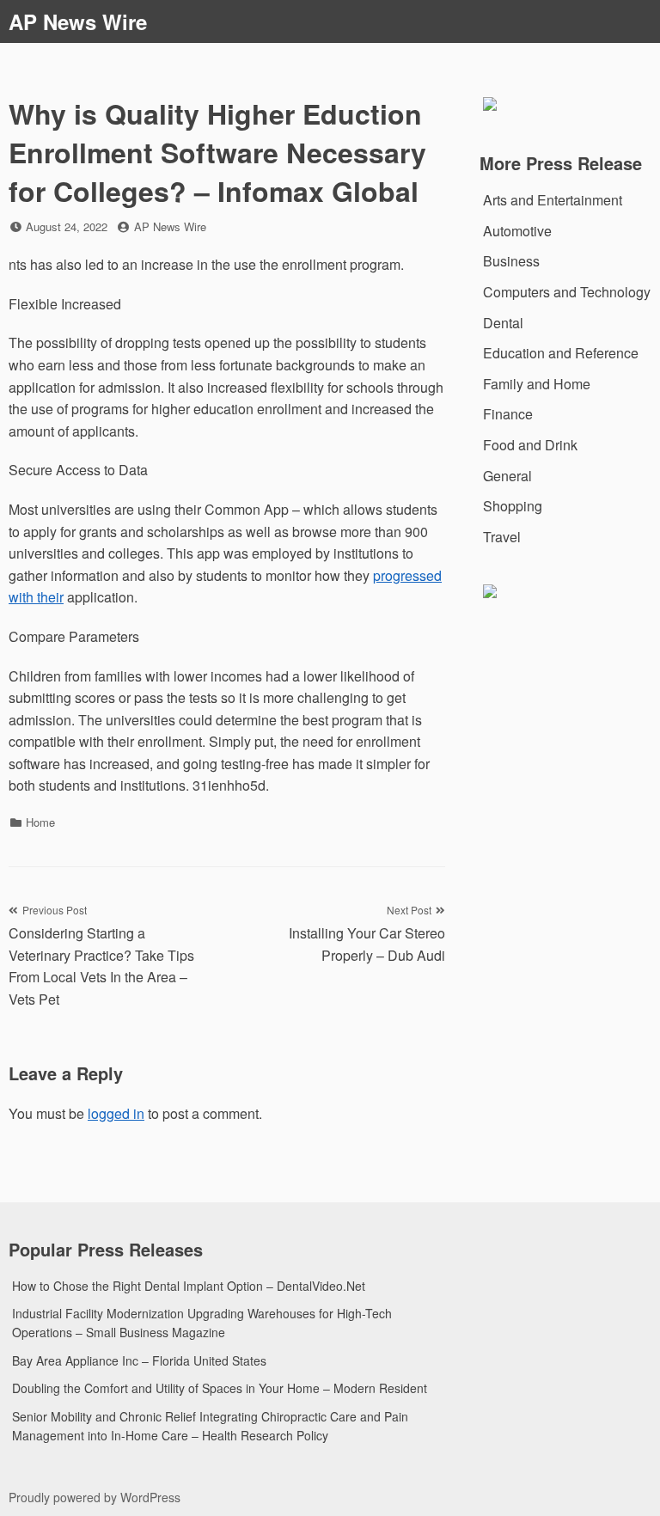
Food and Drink (530, 445)
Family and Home (536, 384)
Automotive (517, 231)
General (507, 476)
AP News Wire (78, 21)
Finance (508, 414)
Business (511, 261)
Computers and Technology (567, 292)
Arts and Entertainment (552, 200)
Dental (503, 323)
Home (40, 822)
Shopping (512, 506)
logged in (116, 1113)
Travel (502, 537)
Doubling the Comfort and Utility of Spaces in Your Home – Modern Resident (219, 1388)
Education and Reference (561, 353)
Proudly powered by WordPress (94, 1497)
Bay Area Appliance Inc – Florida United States (139, 1360)
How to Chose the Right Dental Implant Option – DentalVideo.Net (188, 1285)
